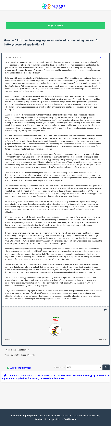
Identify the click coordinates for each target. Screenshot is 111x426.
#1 (101, 57)
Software (44, 375)
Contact (39, 419)
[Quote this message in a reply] (105, 309)
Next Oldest (11, 350)
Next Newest (23, 350)
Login (50, 25)
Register (59, 25)
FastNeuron (70, 419)
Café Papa (12, 375)
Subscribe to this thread (20, 368)
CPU (55, 375)
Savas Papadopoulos (26, 415)
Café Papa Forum (28, 375)
